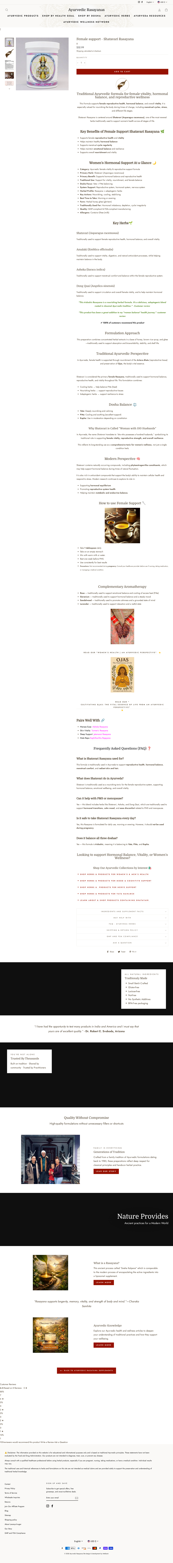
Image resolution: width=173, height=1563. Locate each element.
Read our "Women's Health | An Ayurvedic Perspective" (121, 652)
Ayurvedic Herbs (117, 15)
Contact (7, 1484)
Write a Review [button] (47, 1442)
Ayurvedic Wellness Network (86, 22)
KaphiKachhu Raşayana (100, 738)
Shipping (79, 51)
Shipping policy (11, 1519)
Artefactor (106, 1554)
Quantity (81, 57)
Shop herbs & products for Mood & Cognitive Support (116, 881)
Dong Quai (83, 286)
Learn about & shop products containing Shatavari (115, 900)
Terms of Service (11, 1493)
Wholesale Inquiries (12, 1497)
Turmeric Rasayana (100, 730)
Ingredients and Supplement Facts (122, 911)
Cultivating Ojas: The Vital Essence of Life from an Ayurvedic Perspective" (122, 705)
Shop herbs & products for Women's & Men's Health (114, 874)
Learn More (103, 1282)
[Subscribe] (76, 1498)
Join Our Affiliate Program (14, 1506)
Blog (6, 1511)
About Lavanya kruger (13, 1524)
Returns (7, 1502)
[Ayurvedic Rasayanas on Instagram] (47, 1505)
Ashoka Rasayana (100, 726)
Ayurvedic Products (23, 15)
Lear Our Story (106, 1171)
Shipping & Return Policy (122, 930)
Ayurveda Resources (150, 15)
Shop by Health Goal (58, 15)
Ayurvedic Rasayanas (86, 10)
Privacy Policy (10, 1488)
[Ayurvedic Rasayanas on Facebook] (52, 1505)
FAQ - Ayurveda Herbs (122, 924)
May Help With (122, 918)
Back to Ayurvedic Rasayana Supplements (88, 1370)
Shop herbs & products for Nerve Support (108, 887)
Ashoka (81, 269)
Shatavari (82, 233)
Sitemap (8, 1515)
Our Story (8, 1528)
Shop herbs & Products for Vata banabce (107, 894)
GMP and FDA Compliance (122, 936)
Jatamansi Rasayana (102, 734)
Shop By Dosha (89, 15)
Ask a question (122, 943)
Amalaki (81, 249)
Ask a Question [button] (61, 1442)
